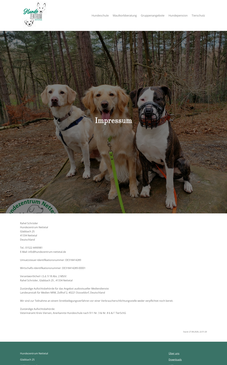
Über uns (174, 353)
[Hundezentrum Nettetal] (35, 15)
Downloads (175, 359)
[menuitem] (100, 15)
